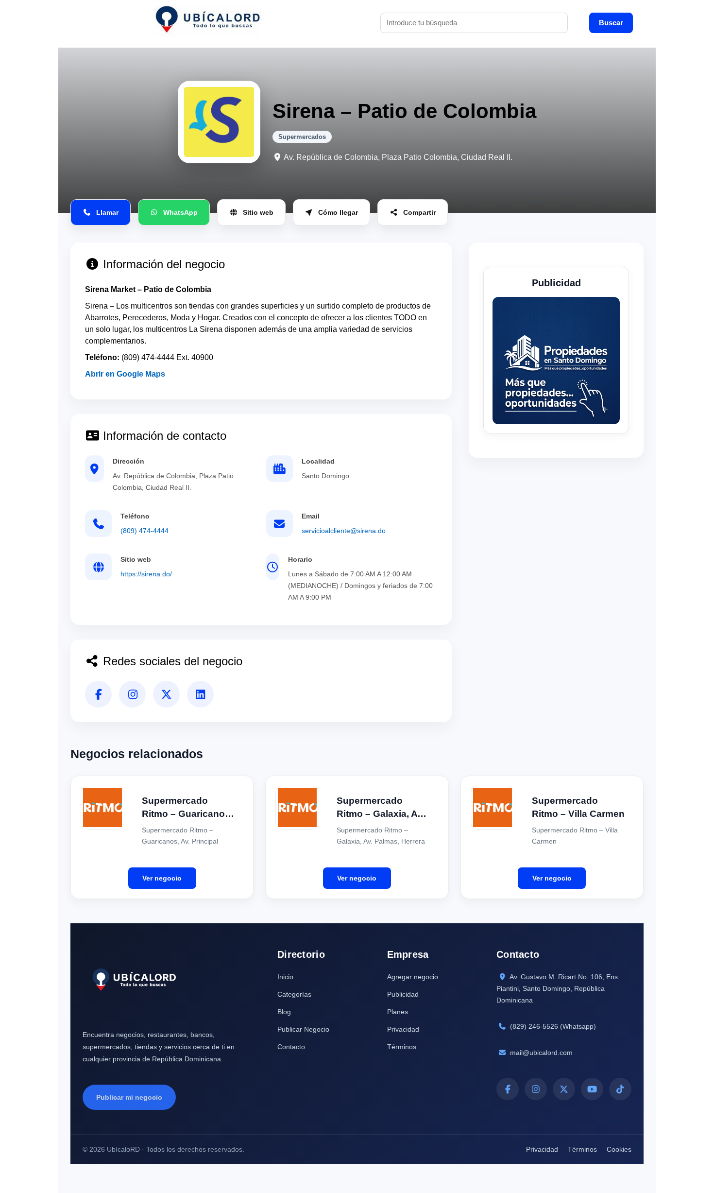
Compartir (419, 212)
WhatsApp (180, 212)
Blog (284, 1012)
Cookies (619, 1149)
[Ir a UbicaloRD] (207, 22)
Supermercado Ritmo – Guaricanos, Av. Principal (187, 807)
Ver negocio (162, 878)
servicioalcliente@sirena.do (344, 531)
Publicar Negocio (303, 1029)
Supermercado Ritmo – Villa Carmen (578, 807)
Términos (401, 1047)
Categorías (294, 994)
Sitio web (258, 212)
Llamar (107, 212)
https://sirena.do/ (146, 574)
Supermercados (302, 136)
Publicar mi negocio (129, 1097)
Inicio (285, 977)
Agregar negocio (412, 977)
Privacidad (403, 1029)
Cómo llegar (338, 212)
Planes (397, 1012)
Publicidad (403, 994)
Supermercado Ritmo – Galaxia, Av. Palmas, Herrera (381, 807)
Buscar (611, 22)
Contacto (291, 1047)
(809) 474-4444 (144, 531)
